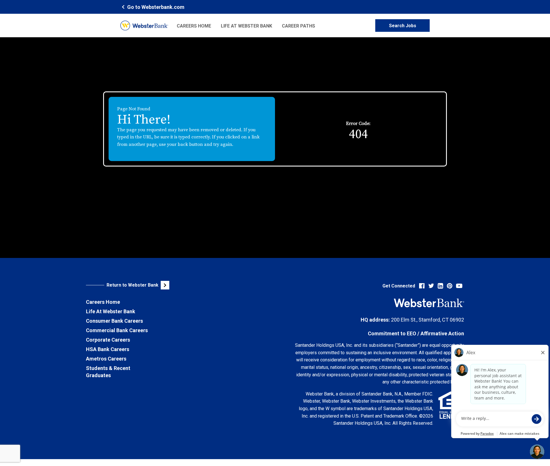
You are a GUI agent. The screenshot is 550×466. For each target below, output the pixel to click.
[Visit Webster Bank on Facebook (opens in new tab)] (422, 285)
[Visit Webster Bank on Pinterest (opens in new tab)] (449, 285)
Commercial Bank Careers (117, 330)
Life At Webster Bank (110, 311)
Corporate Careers (108, 340)
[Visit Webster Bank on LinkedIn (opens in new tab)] (440, 285)
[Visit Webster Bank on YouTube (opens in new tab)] (459, 285)
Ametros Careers (106, 359)
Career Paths (298, 26)
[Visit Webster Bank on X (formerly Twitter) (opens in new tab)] (431, 285)
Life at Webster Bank (246, 26)
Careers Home (194, 26)
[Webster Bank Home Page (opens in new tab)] (144, 25)
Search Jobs (402, 25)
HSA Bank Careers (107, 349)
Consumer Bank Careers (114, 321)
